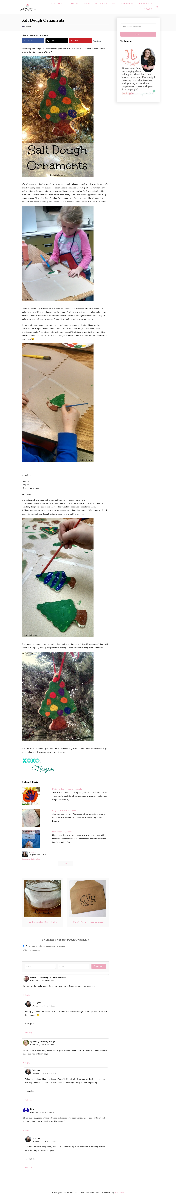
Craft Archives (26, 859)
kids (65, 863)
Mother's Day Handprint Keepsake (67, 789)
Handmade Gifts (35, 859)
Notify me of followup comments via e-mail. (45, 946)
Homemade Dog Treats (62, 832)
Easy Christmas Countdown (64, 810)
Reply (27, 995)
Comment (98, 966)
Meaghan (33, 852)
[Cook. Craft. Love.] (28, 7)
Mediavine (119, 1192)
